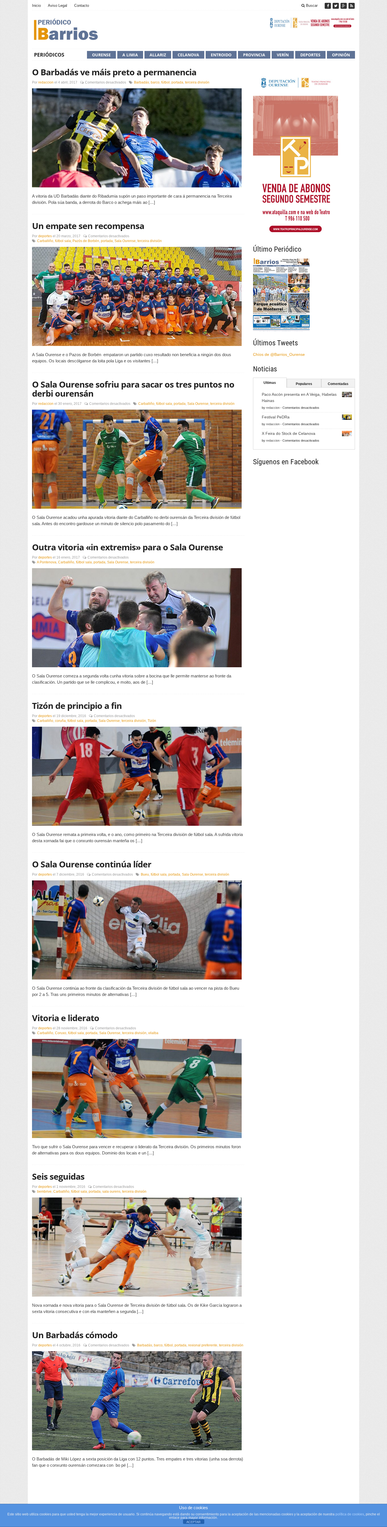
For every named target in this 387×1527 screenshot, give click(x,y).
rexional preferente (202, 1345)
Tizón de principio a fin (77, 705)
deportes (45, 236)
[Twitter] (336, 6)
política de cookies (349, 1514)
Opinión (341, 54)
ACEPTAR (193, 1522)
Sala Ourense (125, 241)
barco (155, 82)
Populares (304, 384)
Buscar (311, 5)
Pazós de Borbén (86, 241)
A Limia (130, 54)
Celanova (188, 54)
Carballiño (45, 241)
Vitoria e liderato (65, 1018)
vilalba (153, 1033)
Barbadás (141, 82)
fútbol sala (63, 241)
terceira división (197, 82)
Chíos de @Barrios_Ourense (279, 354)
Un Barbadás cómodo (75, 1335)
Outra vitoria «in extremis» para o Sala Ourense (127, 547)
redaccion (46, 82)
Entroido (221, 54)
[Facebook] (328, 6)
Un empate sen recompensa (88, 226)
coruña (60, 721)
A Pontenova (46, 562)
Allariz (158, 54)
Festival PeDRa (276, 417)
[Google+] (344, 6)
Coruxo (60, 1033)
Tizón (152, 721)
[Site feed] (351, 6)
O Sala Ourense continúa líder (91, 864)
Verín (283, 54)
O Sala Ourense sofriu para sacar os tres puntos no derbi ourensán (133, 388)
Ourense (101, 54)
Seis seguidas (58, 1176)
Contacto (81, 5)
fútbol (165, 82)
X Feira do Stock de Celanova (288, 433)
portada (177, 82)
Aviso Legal (57, 5)
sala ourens (111, 1192)
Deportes (310, 54)
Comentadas (338, 384)
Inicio (36, 5)
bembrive (44, 1192)
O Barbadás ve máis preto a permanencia (114, 72)
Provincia (254, 54)
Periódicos (49, 54)
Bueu (145, 874)
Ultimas (269, 383)
